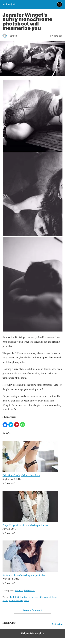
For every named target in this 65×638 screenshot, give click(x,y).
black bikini (15, 597)
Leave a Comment (32, 610)
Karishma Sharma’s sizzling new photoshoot (25, 575)
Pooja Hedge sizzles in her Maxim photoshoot (25, 525)
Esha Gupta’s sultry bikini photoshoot (21, 475)
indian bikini (28, 597)
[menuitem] (32, 462)
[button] (5, 424)
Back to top (57, 624)
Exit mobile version (32, 633)
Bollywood (29, 590)
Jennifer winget (43, 597)
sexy (26, 600)
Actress (19, 590)
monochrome (16, 600)
